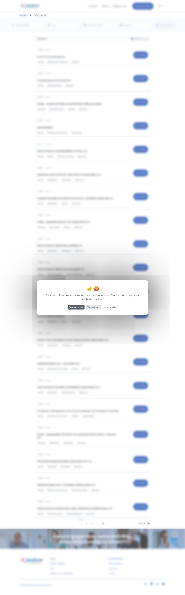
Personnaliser (110, 307)
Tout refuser (93, 307)
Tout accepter (76, 307)
